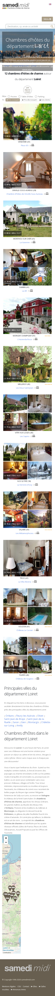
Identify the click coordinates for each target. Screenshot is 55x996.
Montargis (33, 722)
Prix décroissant (30, 100)
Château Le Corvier (24, 630)
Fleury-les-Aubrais (25, 715)
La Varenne (25, 242)
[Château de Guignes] (9, 895)
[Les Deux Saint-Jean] (18, 894)
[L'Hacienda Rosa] (13, 888)
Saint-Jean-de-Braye (14, 719)
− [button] (6, 842)
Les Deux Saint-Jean (24, 388)
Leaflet (5, 948)
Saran (16, 722)
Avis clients (45, 100)
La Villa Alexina (24, 581)
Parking (41, 96)
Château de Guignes (24, 678)
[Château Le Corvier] (12, 896)
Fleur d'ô (24, 145)
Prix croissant (13, 100)
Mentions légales (9, 986)
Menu (46, 19)
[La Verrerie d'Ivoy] (15, 899)
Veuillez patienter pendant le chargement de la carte (11, 894)
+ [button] (6, 838)
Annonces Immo (19, 989)
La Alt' (24, 291)
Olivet (40, 715)
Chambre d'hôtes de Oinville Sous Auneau (24, 194)
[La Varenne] (7, 899)
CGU (19, 986)
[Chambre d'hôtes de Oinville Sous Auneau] (10, 888)
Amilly (19, 725)
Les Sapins (24, 436)
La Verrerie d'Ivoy (24, 485)
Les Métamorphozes (24, 533)
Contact (26, 986)
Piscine (14, 96)
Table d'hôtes (27, 96)
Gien (23, 722)
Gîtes (34, 986)
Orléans (10, 715)
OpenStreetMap (8, 950)
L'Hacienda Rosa (24, 339)
